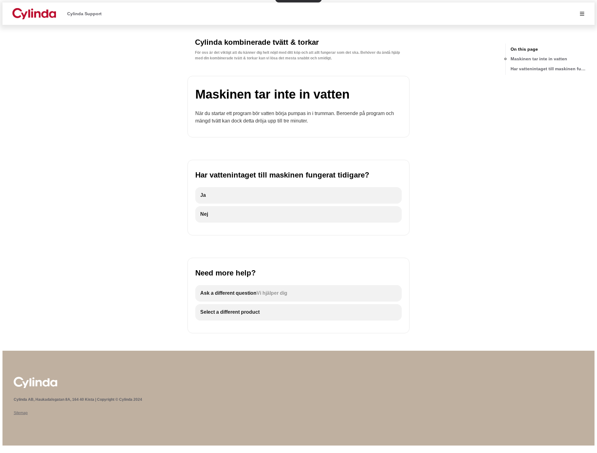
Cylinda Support (84, 13)
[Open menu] (582, 13)
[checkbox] (298, 195)
